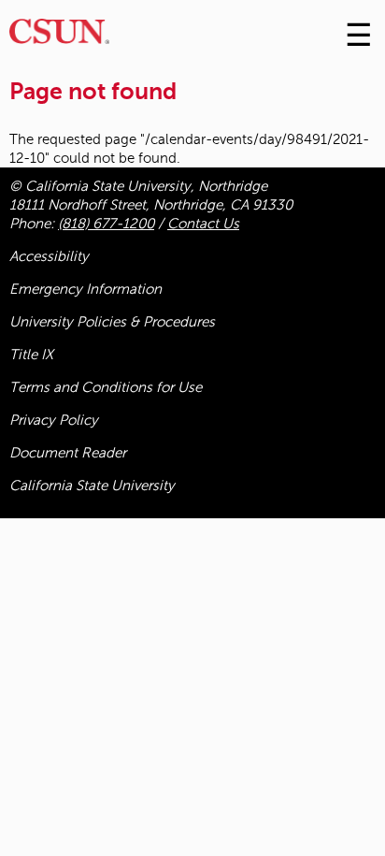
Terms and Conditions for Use (105, 387)
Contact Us (203, 223)
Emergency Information (85, 289)
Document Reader (67, 452)
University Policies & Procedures (112, 321)
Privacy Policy (53, 420)
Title (31, 354)
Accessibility (49, 256)
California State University (92, 485)
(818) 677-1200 (106, 223)
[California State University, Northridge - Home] (59, 36)
